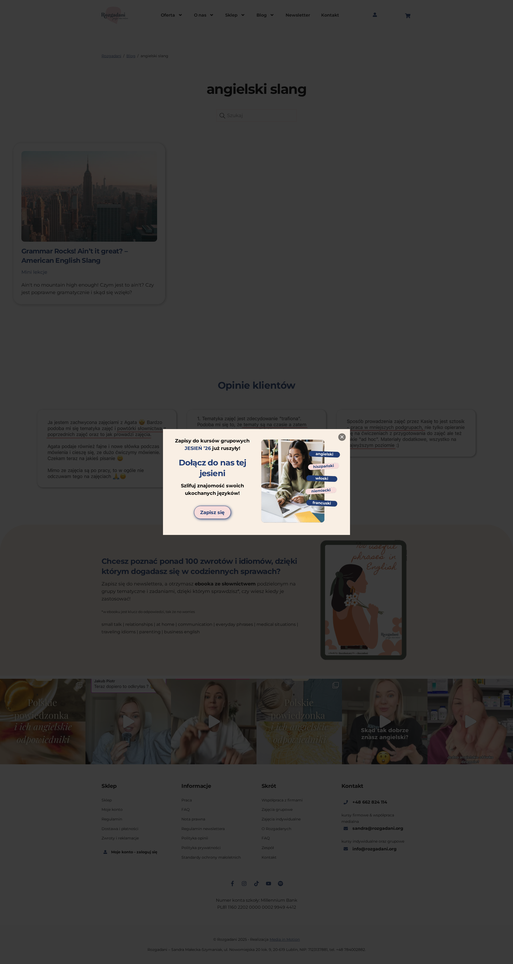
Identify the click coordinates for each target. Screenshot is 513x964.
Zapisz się (212, 512)
